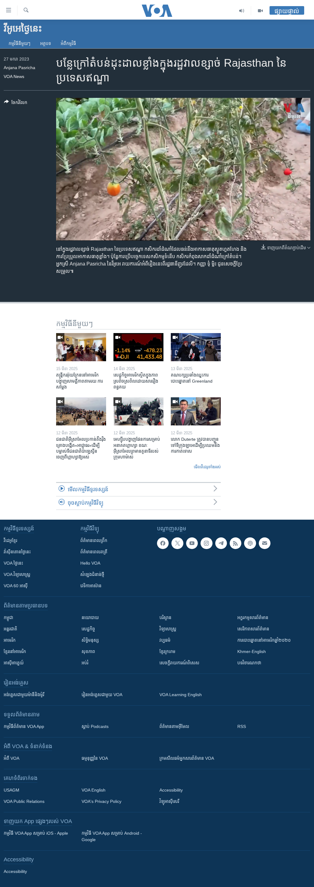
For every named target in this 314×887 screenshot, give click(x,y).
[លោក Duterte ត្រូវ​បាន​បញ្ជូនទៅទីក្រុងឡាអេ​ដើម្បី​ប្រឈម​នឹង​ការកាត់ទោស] (196, 411)
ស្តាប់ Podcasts (95, 726)
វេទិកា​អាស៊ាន (90, 585)
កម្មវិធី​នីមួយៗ (19, 43)
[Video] (260, 10)
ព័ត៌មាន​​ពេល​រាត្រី (93, 551)
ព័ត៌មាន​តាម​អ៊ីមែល (174, 726)
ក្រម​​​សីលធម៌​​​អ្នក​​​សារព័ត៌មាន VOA (186, 758)
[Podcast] (250, 543)
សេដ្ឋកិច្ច (88, 628)
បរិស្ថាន (165, 617)
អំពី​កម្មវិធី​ (68, 43)
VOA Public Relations (24, 801)
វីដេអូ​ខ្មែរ (10, 540)
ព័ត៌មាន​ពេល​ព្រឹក (93, 540)
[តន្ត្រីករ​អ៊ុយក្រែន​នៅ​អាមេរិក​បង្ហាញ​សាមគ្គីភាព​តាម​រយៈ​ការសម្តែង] (81, 347)
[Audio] (241, 10)
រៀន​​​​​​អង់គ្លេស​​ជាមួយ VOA (102, 694)
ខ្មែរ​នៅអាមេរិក (15, 651)
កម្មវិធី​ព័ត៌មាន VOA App (24, 726)
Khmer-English (251, 651)
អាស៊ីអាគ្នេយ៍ (14, 662)
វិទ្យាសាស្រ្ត (167, 628)
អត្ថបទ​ (45, 43)
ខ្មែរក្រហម (167, 651)
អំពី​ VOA (11, 758)
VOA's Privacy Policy (101, 801)
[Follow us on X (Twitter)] (177, 543)
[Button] (15, 103)
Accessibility (171, 790)
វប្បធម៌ (164, 640)
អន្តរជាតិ (10, 628)
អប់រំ (85, 662)
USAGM (11, 790)
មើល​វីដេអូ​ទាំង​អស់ (207, 467)
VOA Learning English (180, 694)
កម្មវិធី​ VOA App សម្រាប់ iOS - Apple (36, 833)
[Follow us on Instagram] (206, 543)
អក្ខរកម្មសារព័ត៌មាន (252, 617)
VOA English (93, 790)
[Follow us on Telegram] (221, 543)
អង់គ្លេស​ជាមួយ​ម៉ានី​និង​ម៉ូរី (24, 694)
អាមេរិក (10, 640)
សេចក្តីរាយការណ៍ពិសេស (179, 662)
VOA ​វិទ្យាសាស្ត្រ (17, 574)
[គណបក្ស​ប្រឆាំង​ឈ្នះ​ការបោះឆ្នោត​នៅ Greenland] (196, 347)
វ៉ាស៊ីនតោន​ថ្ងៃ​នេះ (17, 551)
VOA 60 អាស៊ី (16, 585)
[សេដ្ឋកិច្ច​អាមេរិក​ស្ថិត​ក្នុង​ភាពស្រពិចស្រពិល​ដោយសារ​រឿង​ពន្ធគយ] (138, 347)
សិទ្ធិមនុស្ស (90, 640)
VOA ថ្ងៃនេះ (13, 563)
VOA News (14, 76)
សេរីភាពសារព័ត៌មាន (253, 628)
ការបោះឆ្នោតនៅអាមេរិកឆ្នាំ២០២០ (264, 640)
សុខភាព (88, 651)
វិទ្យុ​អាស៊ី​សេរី (169, 801)
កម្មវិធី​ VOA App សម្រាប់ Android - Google (112, 836)
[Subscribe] (264, 543)
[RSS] (235, 543)
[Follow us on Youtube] (192, 543)
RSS (241, 726)
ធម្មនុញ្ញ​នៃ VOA (95, 758)
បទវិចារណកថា (249, 662)
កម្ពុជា (8, 617)
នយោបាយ (90, 617)
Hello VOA (90, 563)
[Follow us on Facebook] (163, 543)
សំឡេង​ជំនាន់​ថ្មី (92, 574)
